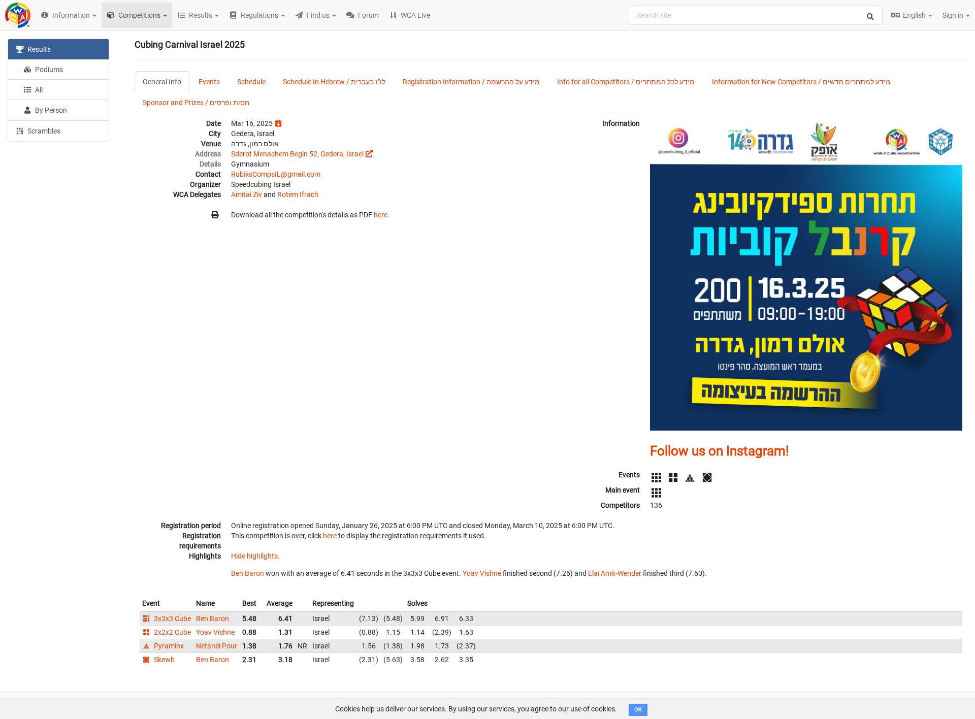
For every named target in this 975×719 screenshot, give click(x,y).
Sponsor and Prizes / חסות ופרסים (196, 103)
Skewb (163, 660)
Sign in (953, 15)
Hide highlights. (255, 556)
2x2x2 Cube (171, 632)
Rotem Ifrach (297, 194)
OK (638, 709)
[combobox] (756, 15)
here (380, 215)
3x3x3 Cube (171, 618)
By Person (50, 110)
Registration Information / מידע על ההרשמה (471, 82)
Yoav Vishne (482, 573)
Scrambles (43, 131)
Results (38, 49)
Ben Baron (247, 573)
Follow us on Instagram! (719, 451)
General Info (162, 82)
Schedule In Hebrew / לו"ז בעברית (334, 82)
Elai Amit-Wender (614, 573)
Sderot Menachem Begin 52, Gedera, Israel (297, 154)
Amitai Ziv (246, 194)
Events (209, 82)
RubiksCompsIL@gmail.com (275, 174)
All (38, 90)
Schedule (251, 82)
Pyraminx (168, 646)
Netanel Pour (216, 646)
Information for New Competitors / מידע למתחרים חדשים (801, 82)
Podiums (48, 70)
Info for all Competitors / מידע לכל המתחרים (626, 82)
